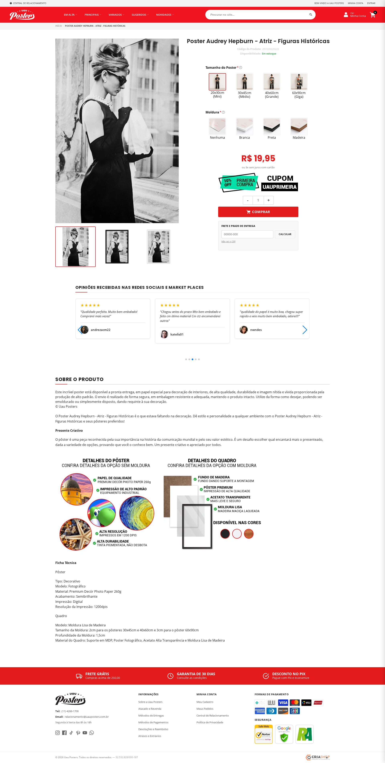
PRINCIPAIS (92, 14)
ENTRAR (371, 3)
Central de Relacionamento (213, 715)
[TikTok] (71, 733)
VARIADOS (115, 14)
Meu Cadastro (205, 702)
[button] (186, 359)
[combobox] (260, 14)
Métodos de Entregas (151, 715)
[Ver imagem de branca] (158, 246)
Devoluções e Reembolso (153, 729)
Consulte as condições (192, 678)
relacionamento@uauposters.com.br (87, 717)
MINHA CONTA (355, 3)
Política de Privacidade (210, 722)
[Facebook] (64, 733)
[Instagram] (57, 733)
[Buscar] (311, 14)
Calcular (285, 234)
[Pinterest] (78, 733)
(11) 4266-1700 (70, 711)
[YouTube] (85, 733)
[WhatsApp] (91, 733)
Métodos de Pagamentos (153, 722)
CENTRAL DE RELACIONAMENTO (29, 3)
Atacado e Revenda (149, 708)
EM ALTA (69, 14)
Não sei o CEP (228, 241)
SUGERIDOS (139, 14)
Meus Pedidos (205, 708)
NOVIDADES (163, 14)
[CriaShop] (318, 757)
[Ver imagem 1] (75, 246)
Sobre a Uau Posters (150, 702)
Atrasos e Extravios (149, 736)
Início (58, 25)
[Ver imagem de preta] (117, 246)
